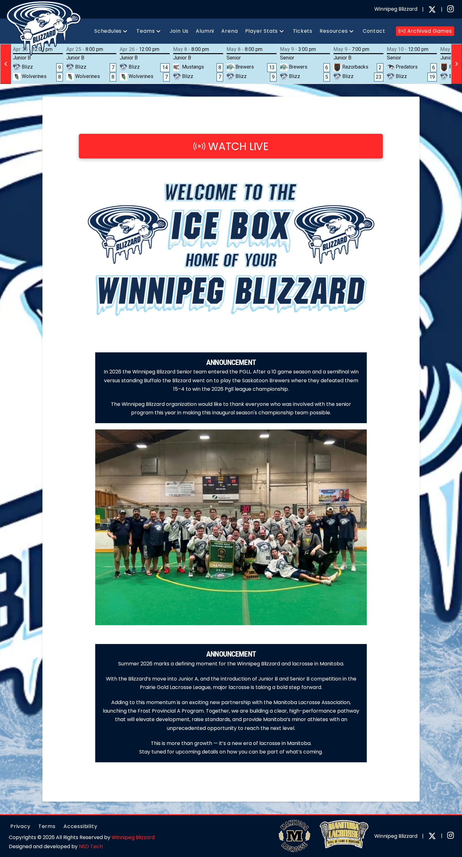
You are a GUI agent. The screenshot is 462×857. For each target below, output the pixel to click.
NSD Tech (91, 846)
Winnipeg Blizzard (133, 837)
